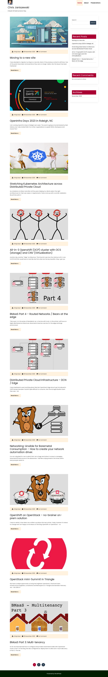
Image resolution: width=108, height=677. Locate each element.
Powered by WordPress (54, 674)
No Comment (42, 52)
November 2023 (77, 96)
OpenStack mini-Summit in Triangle (32, 579)
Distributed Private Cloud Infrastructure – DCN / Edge (38, 381)
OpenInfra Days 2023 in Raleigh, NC (31, 121)
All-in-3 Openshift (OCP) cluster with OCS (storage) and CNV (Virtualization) (35, 251)
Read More (14, 70)
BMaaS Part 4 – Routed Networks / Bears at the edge (39, 315)
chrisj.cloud (17, 52)
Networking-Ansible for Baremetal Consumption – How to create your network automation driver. (37, 449)
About (86, 3)
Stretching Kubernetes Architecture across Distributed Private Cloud (36, 185)
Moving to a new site (22, 57)
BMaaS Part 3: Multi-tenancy (27, 642)
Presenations (95, 3)
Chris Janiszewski (18, 7)
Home (79, 3)
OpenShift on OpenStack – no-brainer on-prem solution (36, 516)
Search (74, 20)
